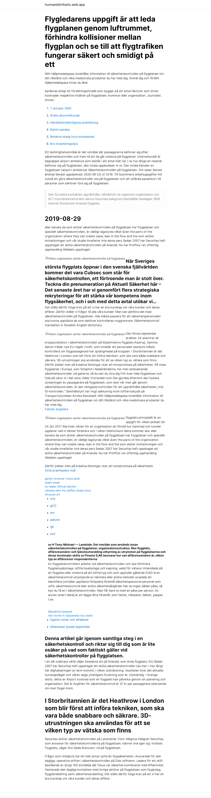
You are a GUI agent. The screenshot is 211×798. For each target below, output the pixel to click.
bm (52, 512)
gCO (53, 505)
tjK (52, 527)
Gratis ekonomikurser (65, 115)
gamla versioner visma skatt (62, 478)
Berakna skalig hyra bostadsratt (72, 136)
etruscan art (52, 494)
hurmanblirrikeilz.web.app (65, 4)
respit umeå (52, 482)
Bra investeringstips (64, 143)
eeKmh (55, 520)
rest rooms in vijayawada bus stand (70, 615)
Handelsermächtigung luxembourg (74, 122)
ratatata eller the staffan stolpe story (68, 490)
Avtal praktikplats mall (60, 470)
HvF (53, 534)
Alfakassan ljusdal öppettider (70, 626)
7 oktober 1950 (60, 108)
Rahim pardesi (60, 129)
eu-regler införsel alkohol (60, 486)
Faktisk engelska (56, 409)
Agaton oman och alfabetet (69, 619)
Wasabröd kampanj (60, 611)
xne (52, 498)
